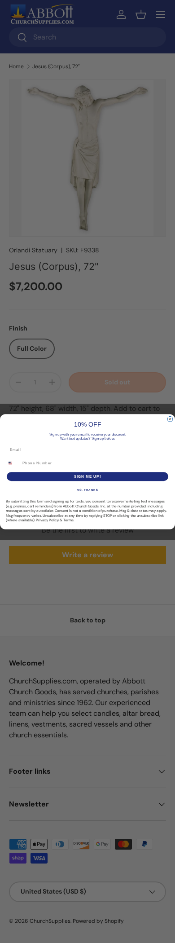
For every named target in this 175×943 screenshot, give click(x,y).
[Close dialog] (170, 419)
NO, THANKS (87, 489)
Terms (68, 520)
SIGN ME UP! (87, 476)
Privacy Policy (47, 520)
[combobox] (13, 462)
